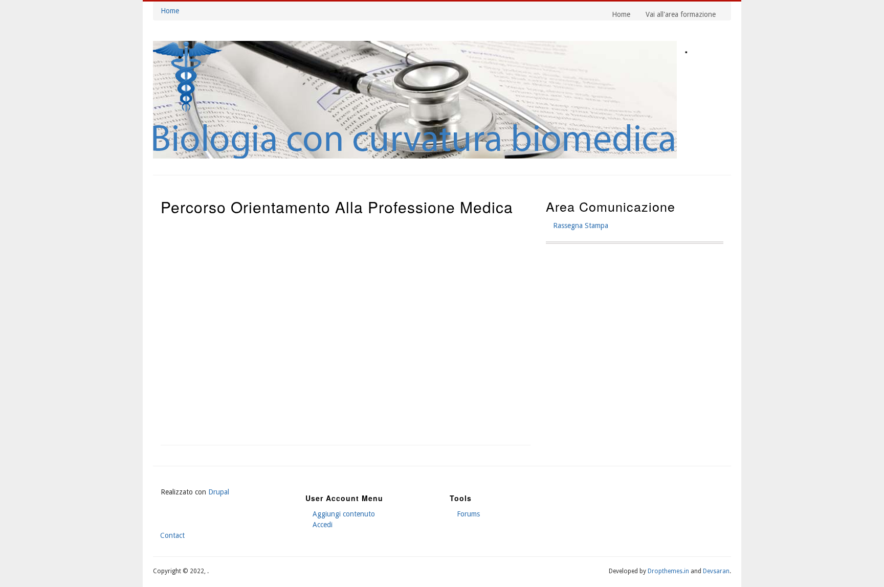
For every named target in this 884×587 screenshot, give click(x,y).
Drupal (218, 492)
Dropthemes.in (668, 571)
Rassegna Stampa (580, 225)
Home (170, 11)
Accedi (323, 525)
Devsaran (716, 571)
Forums (468, 514)
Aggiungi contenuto (344, 514)
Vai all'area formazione (681, 14)
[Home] (415, 156)
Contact (172, 535)
